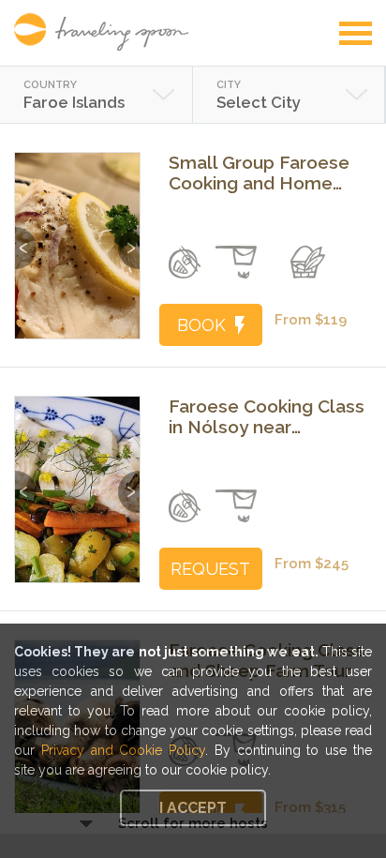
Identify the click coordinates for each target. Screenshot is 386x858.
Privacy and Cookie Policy (123, 750)
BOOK (201, 325)
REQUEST (210, 569)
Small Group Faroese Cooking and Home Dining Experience (259, 172)
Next (129, 239)
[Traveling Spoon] (106, 32)
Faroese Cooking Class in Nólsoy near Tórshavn (266, 416)
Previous (26, 239)
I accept (193, 808)
